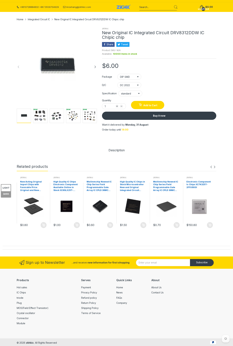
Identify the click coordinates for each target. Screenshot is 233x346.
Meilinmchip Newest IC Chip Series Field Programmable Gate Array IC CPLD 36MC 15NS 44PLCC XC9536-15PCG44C (99, 186)
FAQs (119, 297)
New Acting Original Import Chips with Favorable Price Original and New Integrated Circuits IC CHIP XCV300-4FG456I (32, 186)
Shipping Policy (90, 308)
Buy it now (159, 115)
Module (21, 323)
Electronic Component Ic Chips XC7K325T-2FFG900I (198, 184)
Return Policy (88, 302)
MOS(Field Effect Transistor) (32, 308)
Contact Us (157, 292)
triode (20, 297)
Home (119, 287)
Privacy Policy (89, 292)
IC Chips (21, 292)
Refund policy (89, 297)
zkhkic (105, 28)
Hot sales (22, 287)
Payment (86, 287)
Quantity (106, 100)
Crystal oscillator (26, 313)
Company (121, 302)
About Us (156, 287)
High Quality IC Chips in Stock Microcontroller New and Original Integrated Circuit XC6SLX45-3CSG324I (132, 186)
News (119, 292)
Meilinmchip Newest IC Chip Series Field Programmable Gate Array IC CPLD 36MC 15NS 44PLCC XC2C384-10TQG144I (166, 186)
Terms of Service (91, 313)
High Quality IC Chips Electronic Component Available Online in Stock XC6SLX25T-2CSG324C (65, 186)
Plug (19, 302)
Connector (23, 318)
